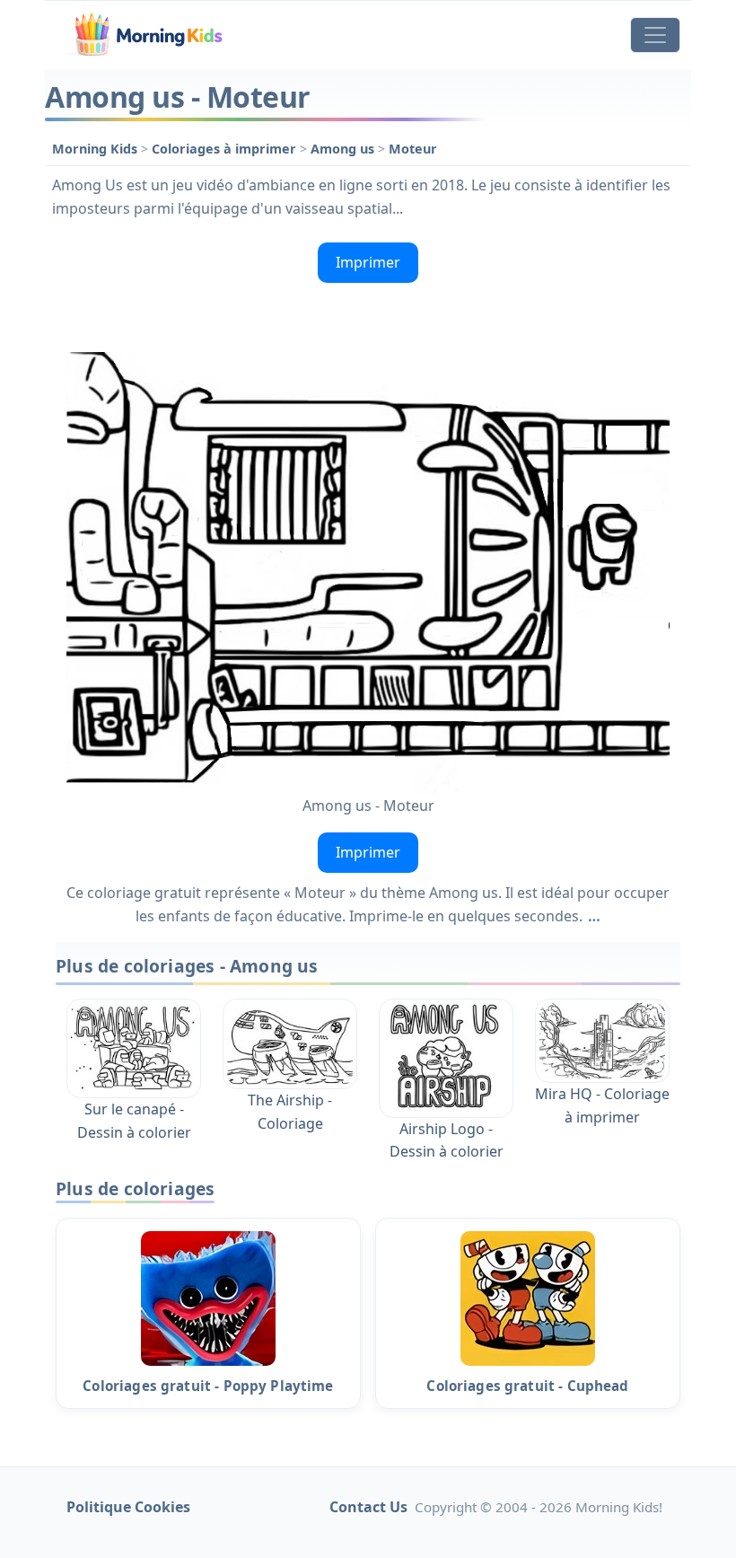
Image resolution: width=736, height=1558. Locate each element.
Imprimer (368, 262)
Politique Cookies (128, 1507)
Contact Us (368, 1507)
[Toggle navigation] (655, 35)
